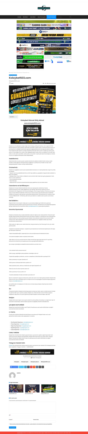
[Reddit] (34, 367)
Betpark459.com (45, 393)
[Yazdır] (43, 367)
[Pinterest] (31, 367)
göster (16, 116)
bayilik (21, 327)
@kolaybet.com (34, 206)
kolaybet (17, 361)
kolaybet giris (25, 361)
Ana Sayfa (19, 16)
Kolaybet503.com (46, 361)
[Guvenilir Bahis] (44, 8)
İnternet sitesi (36, 419)
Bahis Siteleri (25, 16)
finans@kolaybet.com (24, 324)
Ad (10, 415)
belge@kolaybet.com (26, 325)
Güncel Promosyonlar (42, 16)
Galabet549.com (13, 393)
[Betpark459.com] (48, 388)
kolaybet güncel (35, 361)
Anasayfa (11, 72)
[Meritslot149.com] (32, 388)
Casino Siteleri (32, 16)
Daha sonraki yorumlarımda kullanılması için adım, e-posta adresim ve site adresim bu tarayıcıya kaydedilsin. (31, 424)
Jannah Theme (20, 432)
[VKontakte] (37, 367)
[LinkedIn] (25, 367)
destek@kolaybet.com (17, 281)
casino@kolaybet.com (24, 329)
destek (29, 206)
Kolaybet (11, 345)
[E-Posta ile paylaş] (40, 367)
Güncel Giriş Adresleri (51, 16)
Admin (12, 83)
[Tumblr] (28, 367)
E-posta (11, 419)
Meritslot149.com (29, 393)
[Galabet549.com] (16, 388)
